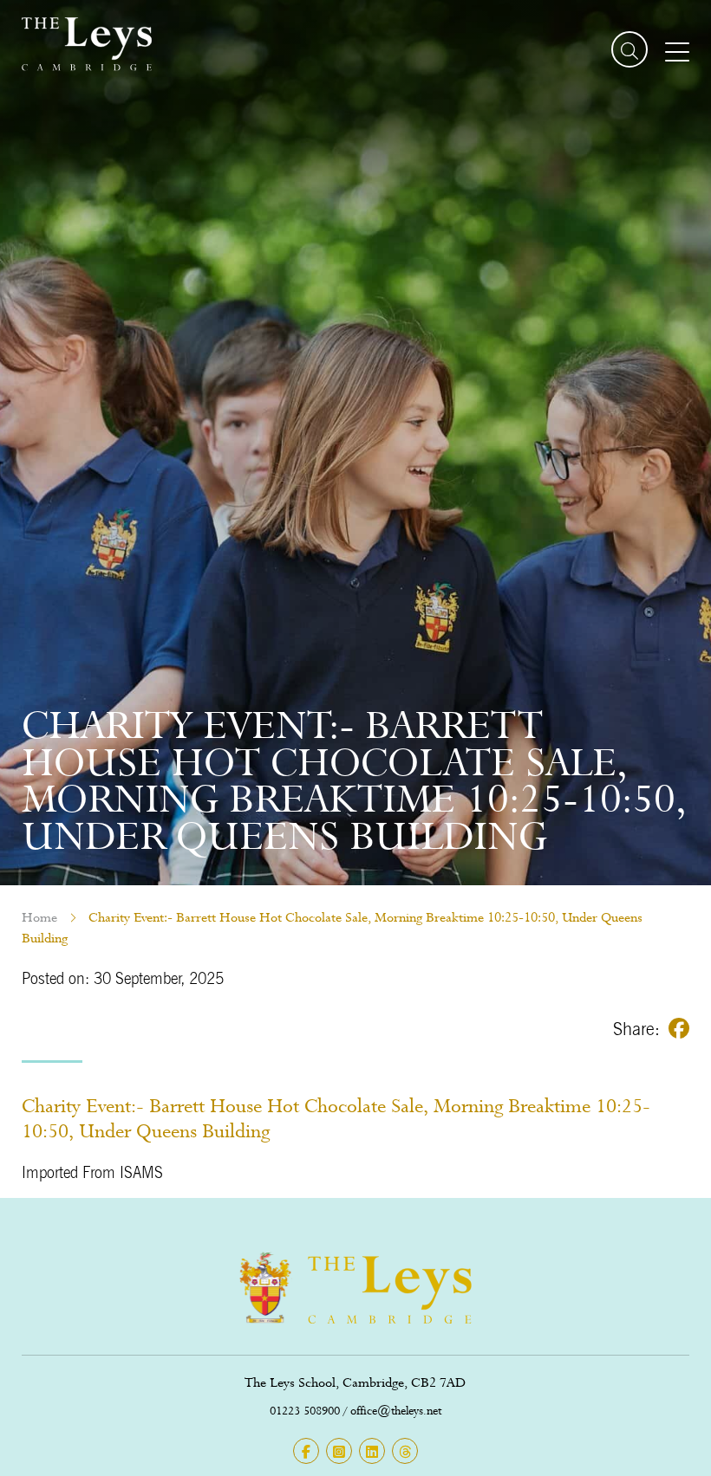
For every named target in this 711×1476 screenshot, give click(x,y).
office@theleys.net (395, 1410)
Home (39, 917)
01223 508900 (305, 1410)
